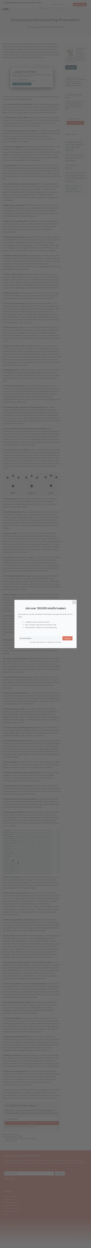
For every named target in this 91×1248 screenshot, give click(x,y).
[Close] (74, 602)
